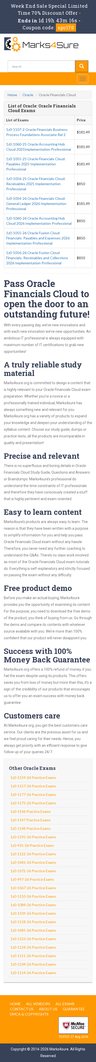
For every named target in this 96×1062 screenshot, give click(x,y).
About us (48, 1009)
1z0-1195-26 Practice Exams (33, 837)
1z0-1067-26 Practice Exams (33, 888)
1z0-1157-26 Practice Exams (33, 786)
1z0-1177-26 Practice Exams (33, 794)
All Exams (65, 1004)
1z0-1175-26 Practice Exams (33, 803)
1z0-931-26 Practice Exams (32, 845)
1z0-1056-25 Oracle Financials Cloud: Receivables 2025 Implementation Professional (36, 183)
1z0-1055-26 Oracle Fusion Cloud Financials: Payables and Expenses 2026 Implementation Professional (38, 238)
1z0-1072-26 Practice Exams (33, 871)
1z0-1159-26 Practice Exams (33, 777)
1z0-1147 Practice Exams (30, 820)
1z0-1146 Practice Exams (30, 811)
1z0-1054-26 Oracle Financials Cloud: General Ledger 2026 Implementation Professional (36, 203)
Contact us (22, 1009)
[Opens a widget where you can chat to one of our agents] (77, 1053)
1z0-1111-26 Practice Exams (33, 955)
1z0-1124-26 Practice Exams (33, 947)
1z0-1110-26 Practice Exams (33, 896)
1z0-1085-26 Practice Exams (33, 930)
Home (12, 95)
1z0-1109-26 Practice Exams (33, 913)
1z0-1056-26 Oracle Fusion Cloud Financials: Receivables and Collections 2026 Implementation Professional (37, 257)
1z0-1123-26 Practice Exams (33, 939)
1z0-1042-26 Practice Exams (33, 862)
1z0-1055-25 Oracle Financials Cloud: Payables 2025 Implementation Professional (36, 164)
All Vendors (38, 1004)
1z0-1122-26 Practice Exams (33, 854)
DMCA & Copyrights (29, 1014)
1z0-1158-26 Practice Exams (33, 922)
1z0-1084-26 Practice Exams (33, 905)
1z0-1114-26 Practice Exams (33, 972)
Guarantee (74, 1009)
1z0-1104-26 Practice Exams (33, 964)
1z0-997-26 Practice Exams (32, 879)
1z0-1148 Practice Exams (30, 828)
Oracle (28, 95)
